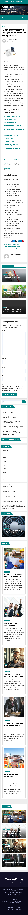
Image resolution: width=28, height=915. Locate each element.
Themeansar (13, 890)
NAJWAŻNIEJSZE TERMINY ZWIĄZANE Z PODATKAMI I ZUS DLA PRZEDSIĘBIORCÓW (14, 902)
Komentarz (5, 330)
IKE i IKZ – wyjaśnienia (12, 309)
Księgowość (5, 464)
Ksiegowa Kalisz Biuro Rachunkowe (14, 897)
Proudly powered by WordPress (9, 889)
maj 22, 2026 (8, 579)
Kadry (3, 479)
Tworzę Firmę (7, 7)
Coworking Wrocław (12, 148)
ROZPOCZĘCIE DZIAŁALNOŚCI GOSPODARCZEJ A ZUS (14, 912)
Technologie (5, 475)
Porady (4, 457)
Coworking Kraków (11, 145)
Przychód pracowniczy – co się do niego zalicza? (12, 292)
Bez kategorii (6, 571)
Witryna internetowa (7, 375)
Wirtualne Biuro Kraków (10, 122)
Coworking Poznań (11, 135)
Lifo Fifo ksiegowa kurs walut (14, 899)
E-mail (4, 367)
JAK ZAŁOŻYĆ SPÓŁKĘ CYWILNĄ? (15, 892)
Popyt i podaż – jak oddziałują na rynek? (11, 277)
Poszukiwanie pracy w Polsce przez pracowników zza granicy (13, 676)
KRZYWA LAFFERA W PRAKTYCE (14, 894)
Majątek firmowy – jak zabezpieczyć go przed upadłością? (18, 161)
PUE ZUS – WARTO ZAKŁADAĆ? (14, 909)
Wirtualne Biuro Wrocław (14, 129)
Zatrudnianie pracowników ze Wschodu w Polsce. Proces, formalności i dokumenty (13, 863)
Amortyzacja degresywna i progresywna (15, 246)
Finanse (4, 26)
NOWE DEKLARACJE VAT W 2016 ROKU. (14, 905)
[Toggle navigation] (25, 17)
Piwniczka (19, 907)
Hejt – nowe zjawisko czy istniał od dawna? (13, 531)
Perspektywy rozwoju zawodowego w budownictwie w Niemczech (14, 625)
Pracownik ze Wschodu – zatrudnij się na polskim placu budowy (13, 577)
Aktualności (5, 450)
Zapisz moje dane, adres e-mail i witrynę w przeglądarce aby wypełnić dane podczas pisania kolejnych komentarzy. (12, 388)
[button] (19, 17)
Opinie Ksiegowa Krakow (11, 907)
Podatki (4, 461)
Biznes (4, 454)
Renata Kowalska (13, 39)
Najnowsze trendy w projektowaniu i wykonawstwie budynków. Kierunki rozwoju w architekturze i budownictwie (13, 433)
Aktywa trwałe (7, 168)
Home (6, 892)
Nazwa (4, 358)
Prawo (4, 468)
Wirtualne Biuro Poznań (13, 116)
